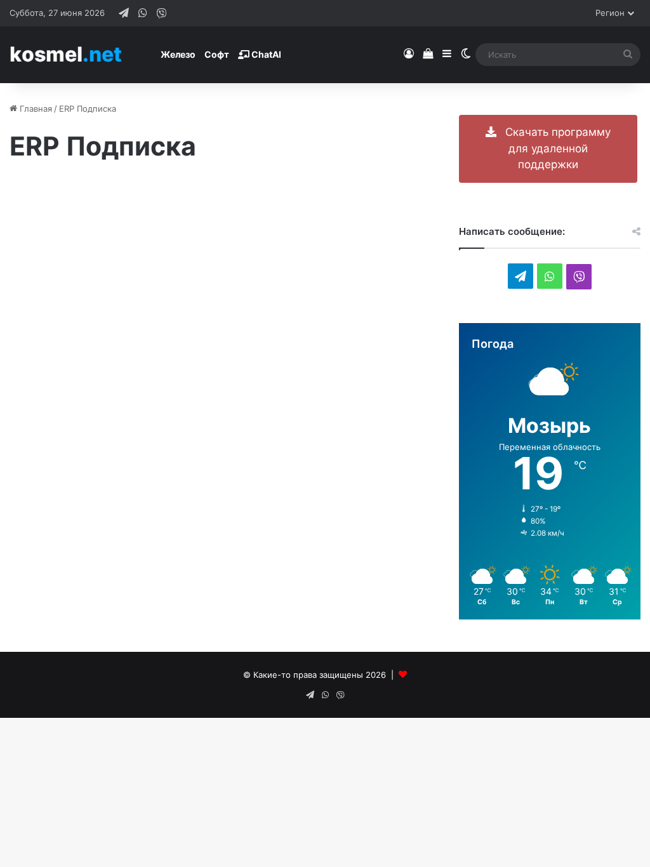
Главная (34, 108)
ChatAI (265, 54)
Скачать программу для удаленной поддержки (553, 148)
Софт (216, 54)
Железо (178, 54)
